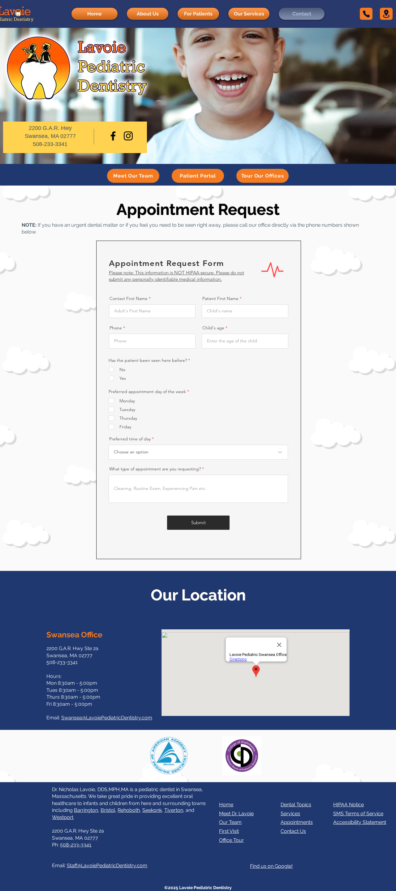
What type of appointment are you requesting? (155, 469)
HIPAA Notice (348, 804)
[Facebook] (113, 136)
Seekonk (152, 810)
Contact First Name (129, 298)
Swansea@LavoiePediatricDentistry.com (106, 718)
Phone (116, 328)
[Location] (386, 14)
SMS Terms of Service (358, 813)
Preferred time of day (130, 439)
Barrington (86, 810)
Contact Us (293, 831)
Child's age (213, 328)
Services (290, 813)
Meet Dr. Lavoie (236, 813)
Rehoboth (129, 810)
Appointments (297, 822)
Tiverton (173, 810)
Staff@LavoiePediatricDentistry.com (107, 865)
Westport (62, 817)
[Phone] (366, 14)
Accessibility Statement (359, 822)
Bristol (108, 810)
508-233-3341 (75, 845)
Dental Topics (296, 804)
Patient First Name (220, 298)
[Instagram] (128, 136)
